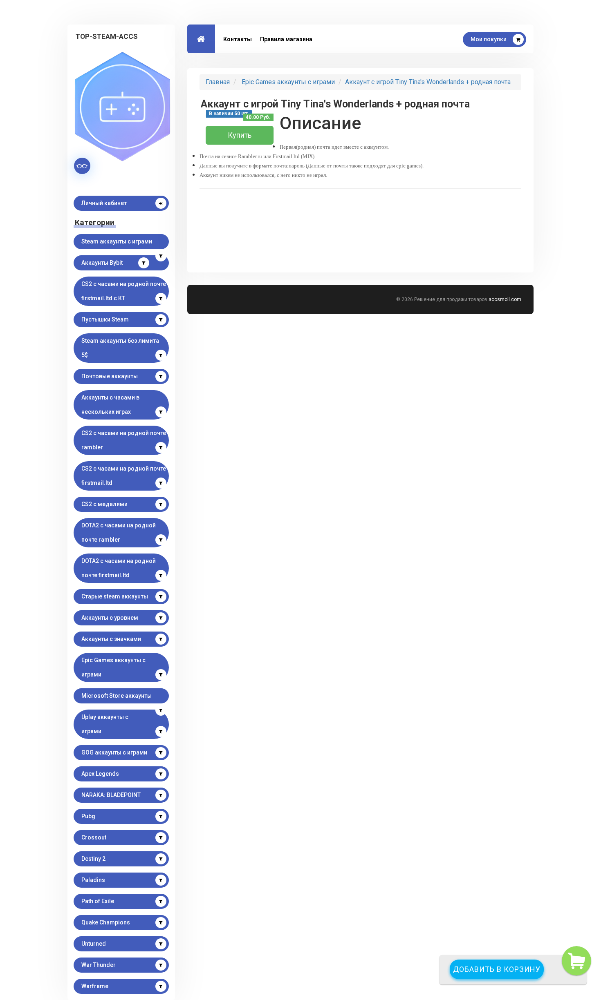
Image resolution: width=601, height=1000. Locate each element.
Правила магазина (286, 39)
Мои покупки (489, 39)
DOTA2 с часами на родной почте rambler (118, 532)
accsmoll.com (505, 299)
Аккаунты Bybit (102, 262)
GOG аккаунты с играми (114, 752)
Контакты (237, 39)
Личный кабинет (104, 203)
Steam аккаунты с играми (116, 241)
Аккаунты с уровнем (109, 617)
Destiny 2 (93, 858)
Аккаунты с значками (111, 639)
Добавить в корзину (496, 969)
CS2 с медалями (104, 504)
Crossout (93, 837)
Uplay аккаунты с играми (104, 724)
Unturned (93, 943)
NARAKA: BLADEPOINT (111, 795)
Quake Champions (105, 922)
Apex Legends (100, 773)
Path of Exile (97, 901)
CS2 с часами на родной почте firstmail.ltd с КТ (123, 291)
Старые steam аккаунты (114, 596)
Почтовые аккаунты (109, 376)
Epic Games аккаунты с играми (113, 667)
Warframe (94, 986)
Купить (239, 135)
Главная (218, 82)
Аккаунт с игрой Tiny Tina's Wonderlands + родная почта (428, 82)
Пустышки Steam (105, 319)
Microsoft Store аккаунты (116, 695)
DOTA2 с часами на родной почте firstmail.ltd (118, 568)
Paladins (93, 880)
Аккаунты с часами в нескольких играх (110, 404)
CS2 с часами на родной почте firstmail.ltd (123, 475)
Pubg (88, 816)
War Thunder (98, 965)
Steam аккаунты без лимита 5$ (120, 347)
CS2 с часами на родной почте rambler (123, 440)
